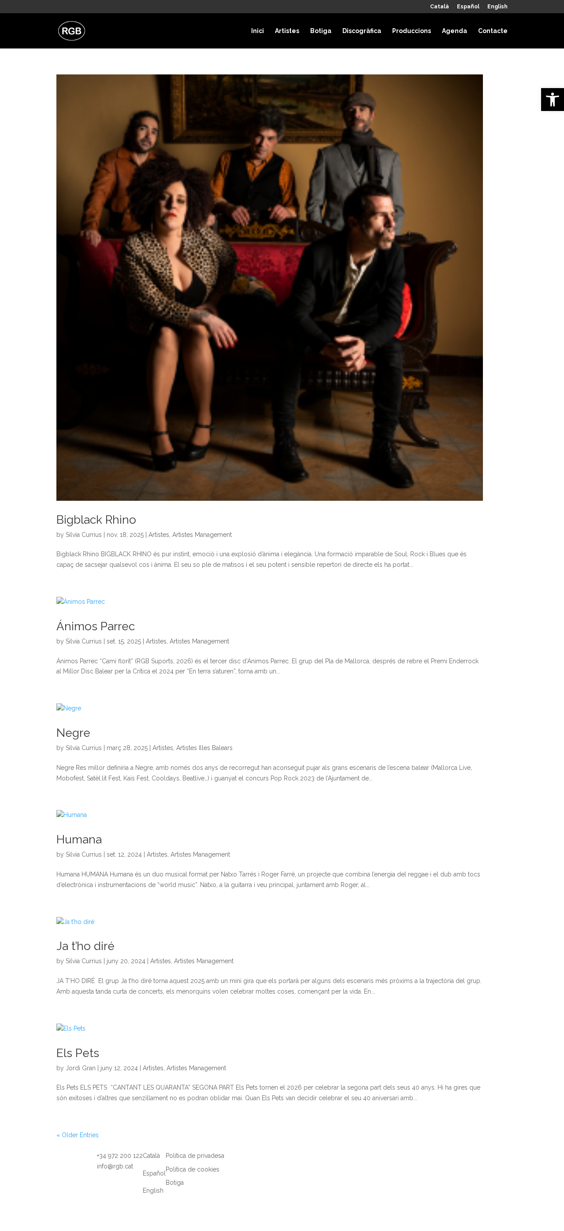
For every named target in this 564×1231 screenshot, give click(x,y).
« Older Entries (77, 1135)
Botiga (320, 31)
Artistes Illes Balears (204, 747)
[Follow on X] (267, 1164)
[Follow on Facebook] (249, 1164)
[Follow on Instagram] (231, 1164)
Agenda (454, 31)
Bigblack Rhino (96, 519)
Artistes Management (202, 534)
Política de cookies (192, 1169)
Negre (73, 732)
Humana (79, 839)
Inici (257, 31)
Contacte (493, 31)
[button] (552, 99)
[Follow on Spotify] (284, 1164)
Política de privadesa (195, 1155)
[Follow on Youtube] (302, 1164)
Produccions (411, 31)
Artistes (287, 31)
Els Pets (77, 1053)
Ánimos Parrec (95, 626)
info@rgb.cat (115, 1166)
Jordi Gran (81, 1068)
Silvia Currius (84, 534)
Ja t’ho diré (85, 946)
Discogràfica (361, 31)
